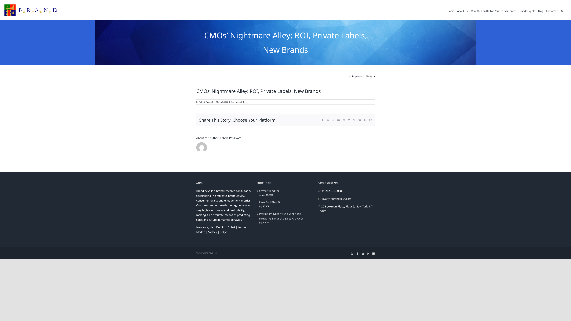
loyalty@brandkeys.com (336, 198)
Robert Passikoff (206, 102)
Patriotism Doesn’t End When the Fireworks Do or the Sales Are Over (281, 216)
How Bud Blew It (269, 202)
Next (369, 76)
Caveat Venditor (269, 191)
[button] (562, 10)
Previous (357, 76)
